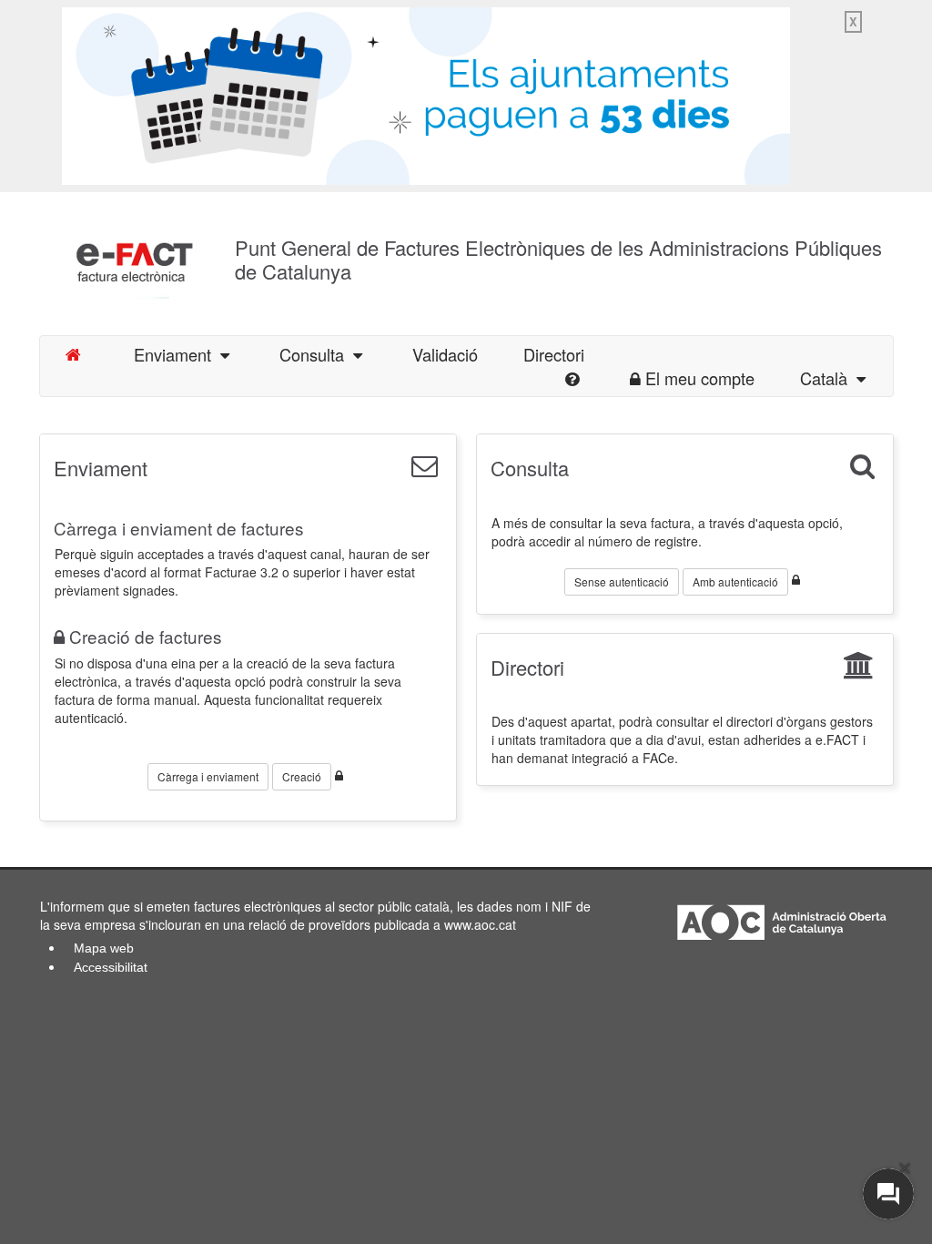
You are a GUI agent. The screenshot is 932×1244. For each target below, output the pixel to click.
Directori (527, 667)
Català (828, 378)
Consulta (316, 354)
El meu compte (700, 378)
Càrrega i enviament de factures (179, 527)
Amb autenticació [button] (735, 581)
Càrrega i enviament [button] (207, 776)
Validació (445, 354)
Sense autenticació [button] (621, 581)
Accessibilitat (110, 967)
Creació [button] (301, 776)
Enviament (177, 354)
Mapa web (104, 948)
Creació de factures (145, 636)
